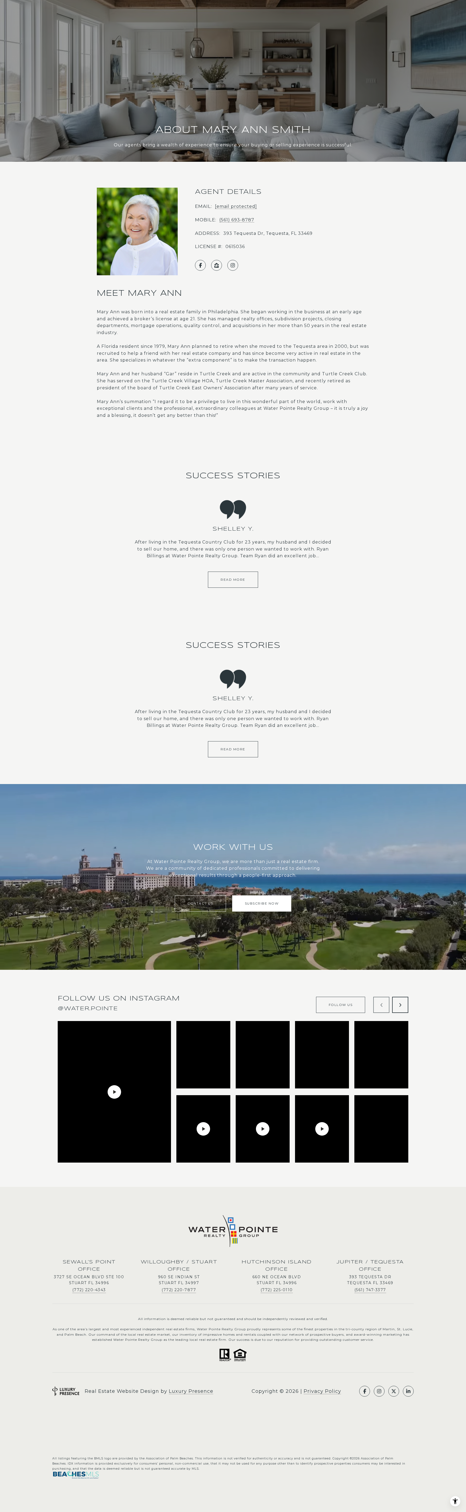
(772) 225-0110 (277, 1289)
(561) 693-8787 (236, 219)
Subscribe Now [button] (262, 903)
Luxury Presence (191, 1391)
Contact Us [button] (200, 903)
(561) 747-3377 (370, 1289)
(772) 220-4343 (89, 1289)
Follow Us (341, 1005)
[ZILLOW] (216, 265)
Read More (233, 580)
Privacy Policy (322, 1391)
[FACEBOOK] (200, 265)
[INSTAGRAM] (232, 265)
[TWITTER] (393, 1391)
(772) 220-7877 (179, 1289)
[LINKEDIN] (408, 1391)
